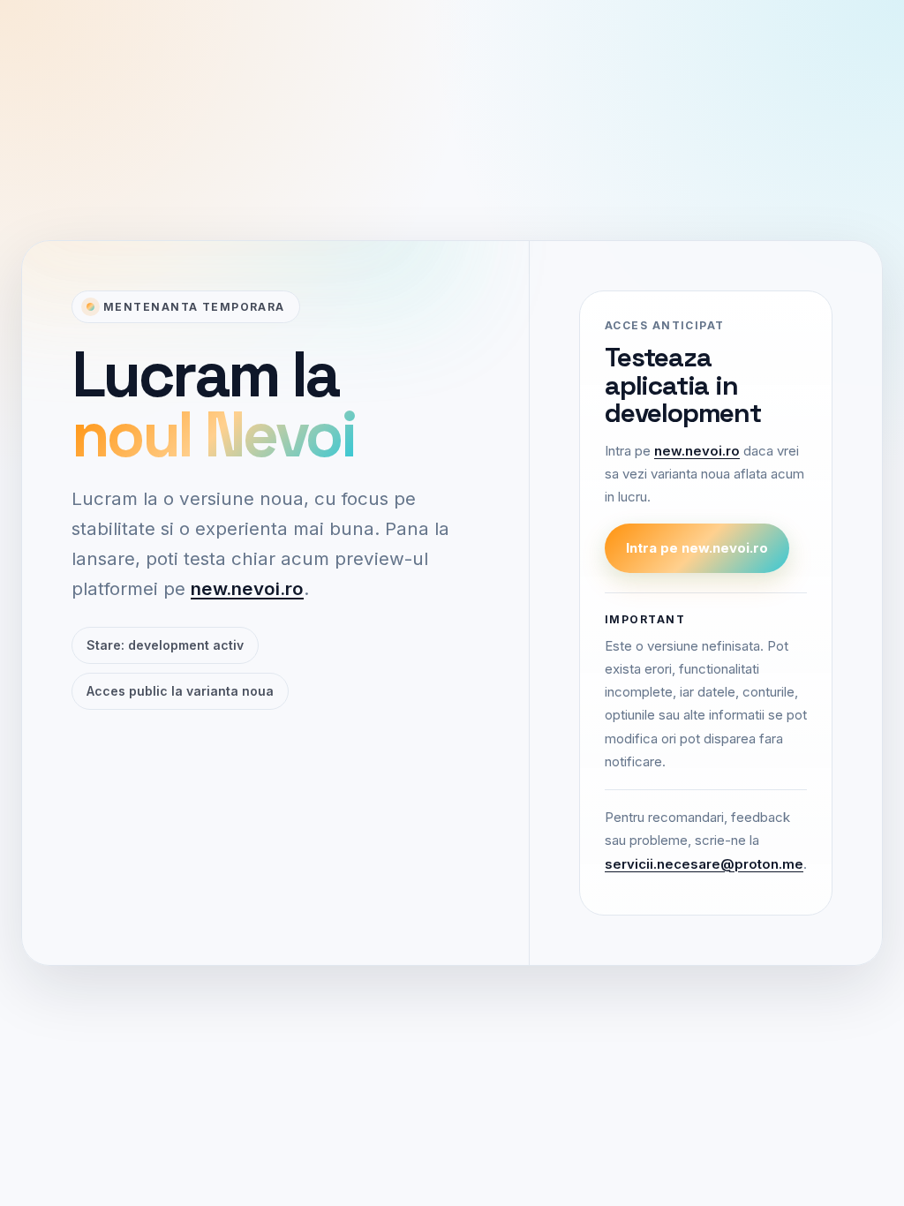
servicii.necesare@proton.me (704, 864)
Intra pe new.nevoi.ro (697, 547)
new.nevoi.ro (247, 588)
